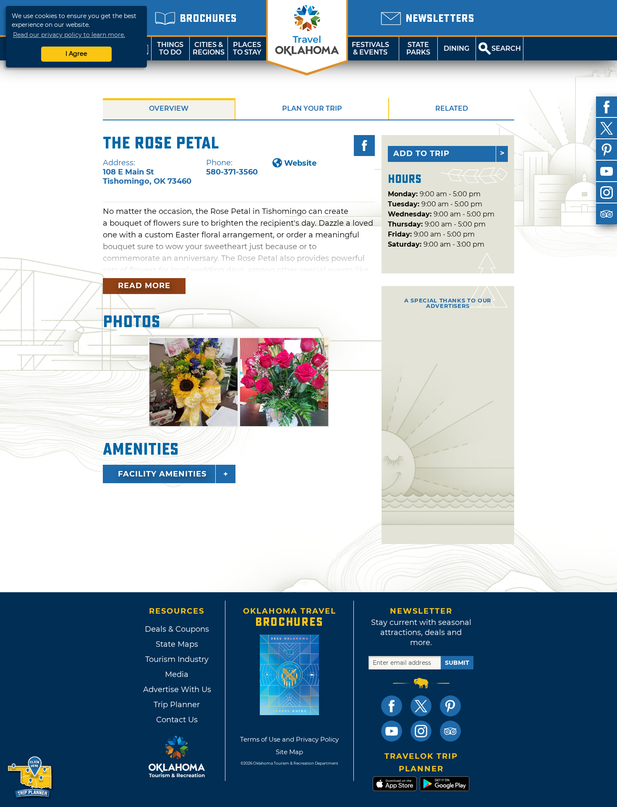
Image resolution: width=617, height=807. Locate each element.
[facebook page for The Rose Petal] (364, 145)
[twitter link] (420, 705)
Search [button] (506, 48)
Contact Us (177, 719)
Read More (144, 285)
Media (176, 674)
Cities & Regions (209, 48)
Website (300, 163)
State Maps (177, 644)
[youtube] (606, 171)
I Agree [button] (76, 53)
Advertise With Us (176, 689)
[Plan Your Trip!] (30, 777)
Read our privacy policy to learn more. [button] (69, 35)
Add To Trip (421, 153)
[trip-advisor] (606, 213)
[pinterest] (606, 149)
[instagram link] (420, 731)
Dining (456, 48)
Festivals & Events (370, 48)
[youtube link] (391, 731)
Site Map (289, 752)
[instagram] (606, 192)
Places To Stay (247, 48)
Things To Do (170, 48)
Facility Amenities (162, 474)
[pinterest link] (450, 705)
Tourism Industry (177, 659)
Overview (168, 108)
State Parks (418, 48)
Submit (457, 662)
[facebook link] (391, 705)
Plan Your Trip (312, 108)
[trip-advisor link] (450, 731)
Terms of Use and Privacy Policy (289, 739)
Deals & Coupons (177, 629)
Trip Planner (177, 704)
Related (451, 108)
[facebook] (606, 106)
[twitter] (606, 128)
